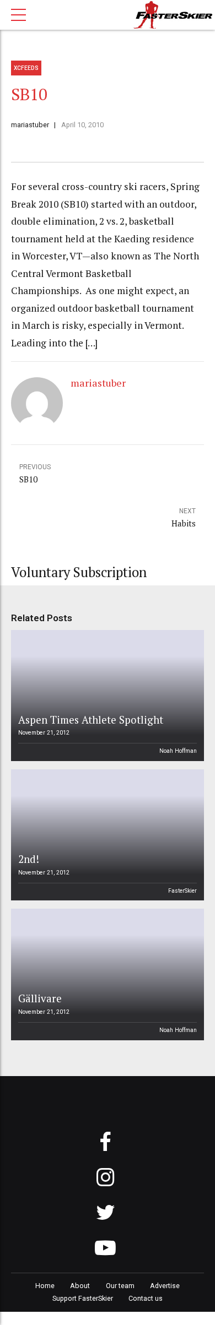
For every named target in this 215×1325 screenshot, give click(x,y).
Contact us (145, 1298)
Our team (120, 1285)
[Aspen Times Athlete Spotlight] (106, 695)
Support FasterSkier (82, 1298)
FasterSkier (182, 891)
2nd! (28, 859)
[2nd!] (106, 834)
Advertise (165, 1285)
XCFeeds (26, 68)
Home (45, 1285)
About (80, 1285)
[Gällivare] (106, 974)
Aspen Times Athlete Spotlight (90, 719)
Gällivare (40, 998)
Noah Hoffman (178, 751)
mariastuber (30, 125)
